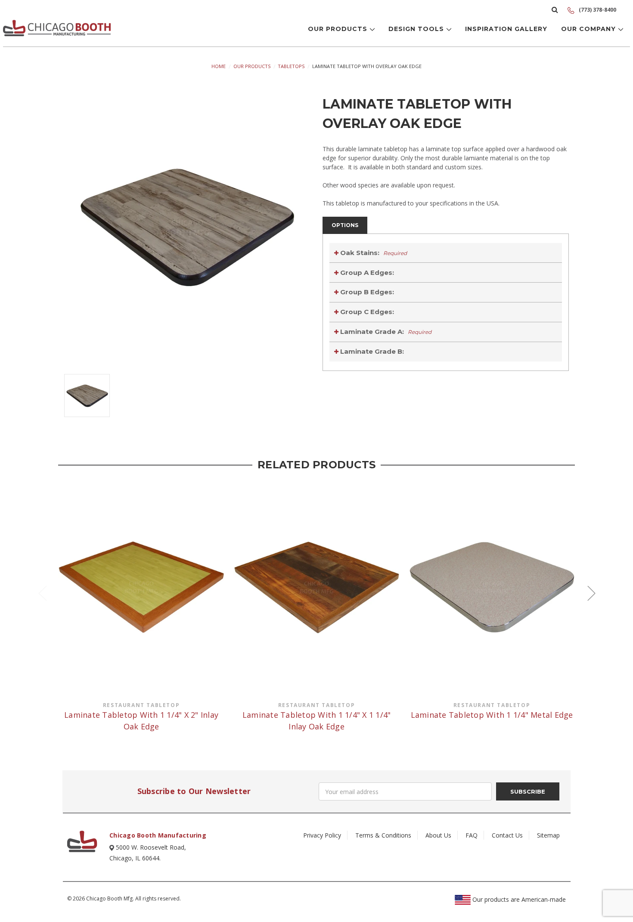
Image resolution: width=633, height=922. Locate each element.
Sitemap (548, 835)
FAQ (471, 835)
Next (591, 593)
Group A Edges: (366, 272)
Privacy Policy (322, 835)
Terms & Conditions (383, 835)
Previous (42, 593)
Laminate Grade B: (371, 351)
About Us (438, 835)
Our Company (589, 29)
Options (345, 225)
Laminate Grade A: (384, 331)
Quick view (141, 587)
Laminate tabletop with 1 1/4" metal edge (492, 715)
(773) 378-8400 (596, 9)
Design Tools (417, 29)
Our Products (338, 29)
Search (555, 9)
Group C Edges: (366, 312)
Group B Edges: (366, 292)
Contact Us (507, 835)
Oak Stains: (372, 253)
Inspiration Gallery (506, 29)
